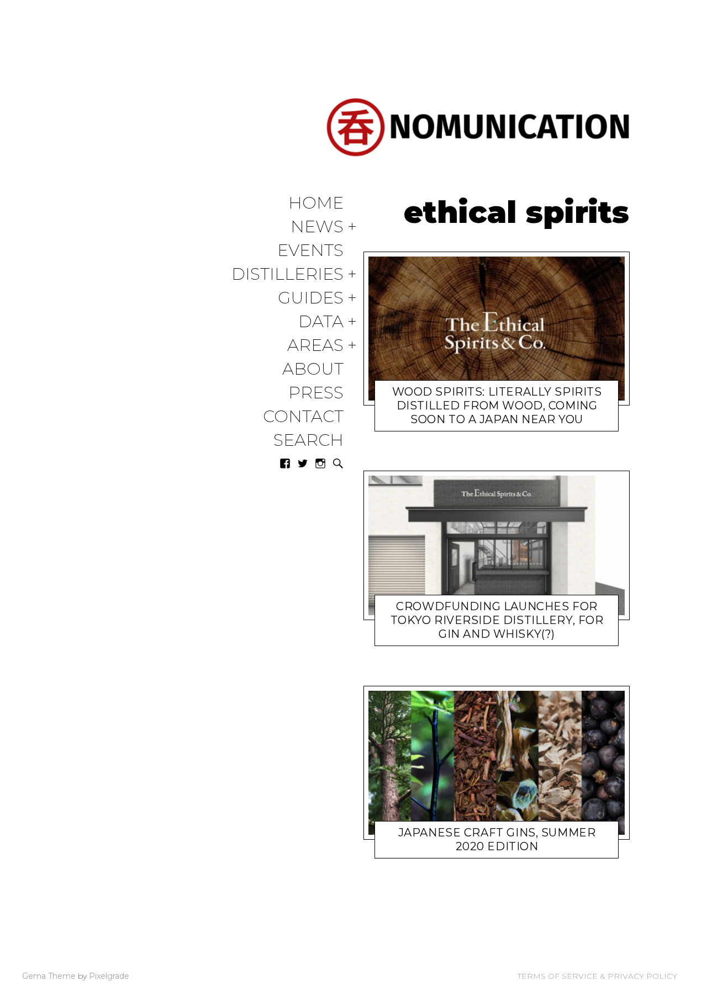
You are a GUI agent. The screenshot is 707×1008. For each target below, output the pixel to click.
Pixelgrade (109, 976)
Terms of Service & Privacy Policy (597, 976)
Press (316, 393)
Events (310, 250)
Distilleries (287, 274)
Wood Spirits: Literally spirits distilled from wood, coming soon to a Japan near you (497, 405)
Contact (303, 416)
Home (316, 203)
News (317, 227)
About (313, 369)
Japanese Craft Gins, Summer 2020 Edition (497, 839)
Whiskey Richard (489, 421)
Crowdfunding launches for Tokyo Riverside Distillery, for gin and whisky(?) (497, 620)
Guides (311, 298)
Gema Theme (49, 976)
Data (321, 322)
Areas (315, 345)
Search (308, 440)
